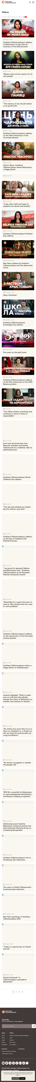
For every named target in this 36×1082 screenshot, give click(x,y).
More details (15, 1078)
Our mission (13, 1042)
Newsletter (4, 1044)
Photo (3, 1037)
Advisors (12, 1040)
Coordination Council (7, 1053)
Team (11, 1037)
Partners (4, 1049)
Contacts (21, 1049)
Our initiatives (13, 1044)
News (3, 1033)
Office (11, 1033)
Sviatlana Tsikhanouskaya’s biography (19, 1035)
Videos (5, 12)
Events (3, 1042)
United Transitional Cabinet (9, 1051)
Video (3, 1040)
